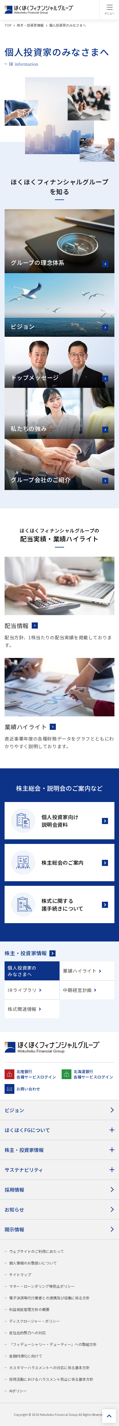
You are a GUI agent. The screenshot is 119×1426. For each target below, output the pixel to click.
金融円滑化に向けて (25, 1355)
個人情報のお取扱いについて (33, 1262)
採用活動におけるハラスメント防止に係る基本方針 (51, 1379)
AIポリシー (18, 1390)
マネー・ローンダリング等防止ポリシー (42, 1286)
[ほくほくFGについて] (59, 1130)
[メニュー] (109, 10)
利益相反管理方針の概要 (29, 1309)
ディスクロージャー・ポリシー (34, 1321)
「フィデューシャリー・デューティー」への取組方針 (53, 1344)
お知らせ (14, 1209)
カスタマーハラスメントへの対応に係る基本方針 (49, 1367)
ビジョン (14, 1110)
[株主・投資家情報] (59, 1150)
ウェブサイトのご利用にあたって (36, 1251)
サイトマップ (20, 1274)
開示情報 (14, 1229)
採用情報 (14, 1189)
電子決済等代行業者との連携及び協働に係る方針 (49, 1297)
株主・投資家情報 (26, 953)
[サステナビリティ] (59, 1169)
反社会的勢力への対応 (27, 1332)
